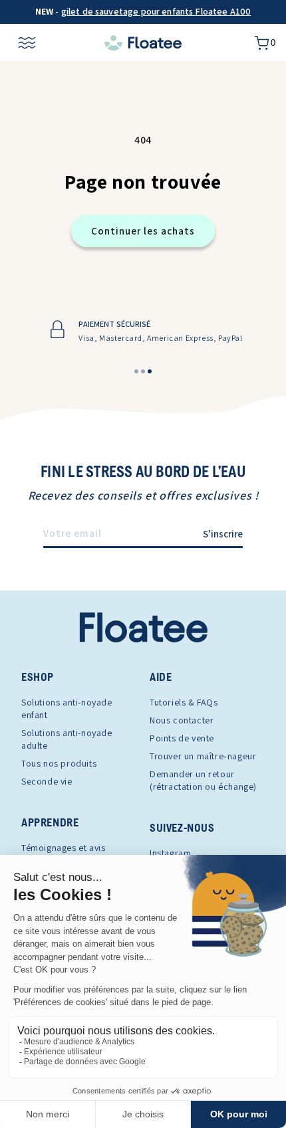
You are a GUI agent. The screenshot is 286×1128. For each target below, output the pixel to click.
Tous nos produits (58, 763)
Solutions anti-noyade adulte (66, 739)
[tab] (136, 371)
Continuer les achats (143, 231)
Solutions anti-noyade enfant (66, 708)
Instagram (170, 853)
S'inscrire (223, 533)
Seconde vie (46, 781)
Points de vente (182, 738)
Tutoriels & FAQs (184, 702)
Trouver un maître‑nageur (203, 756)
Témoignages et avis (63, 848)
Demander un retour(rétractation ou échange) (203, 780)
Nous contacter (182, 720)
